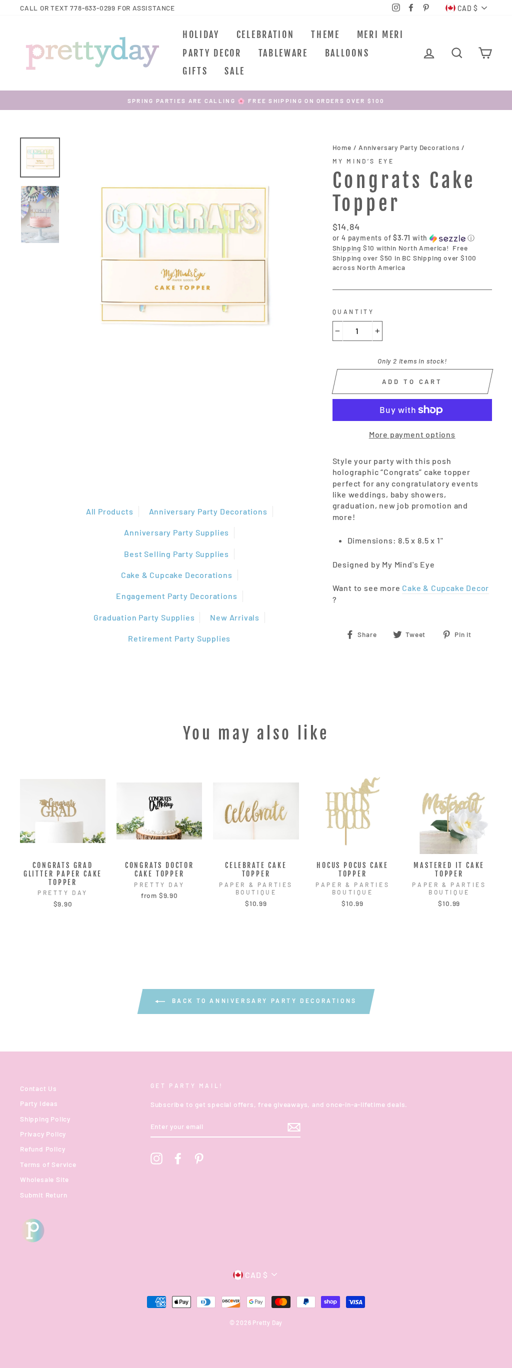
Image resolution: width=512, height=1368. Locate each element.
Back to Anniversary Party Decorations (263, 1000)
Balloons (347, 53)
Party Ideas (39, 1103)
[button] (412, 238)
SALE (234, 71)
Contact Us (38, 1088)
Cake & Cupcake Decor (445, 587)
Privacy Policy (43, 1134)
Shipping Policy (45, 1118)
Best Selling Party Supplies (176, 553)
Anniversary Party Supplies (176, 532)
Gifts (195, 71)
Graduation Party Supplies (144, 617)
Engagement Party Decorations (176, 595)
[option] (256, 100)
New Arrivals (235, 617)
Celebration (265, 34)
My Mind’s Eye (363, 161)
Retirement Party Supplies (179, 638)
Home (342, 147)
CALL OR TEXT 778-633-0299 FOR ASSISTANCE (97, 8)
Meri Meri (380, 34)
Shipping (346, 248)
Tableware (283, 53)
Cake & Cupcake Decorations (176, 575)
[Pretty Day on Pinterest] (199, 1158)
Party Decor (212, 53)
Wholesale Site (44, 1179)
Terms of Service (48, 1164)
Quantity (353, 311)
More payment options (412, 434)
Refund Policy (42, 1148)
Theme (325, 34)
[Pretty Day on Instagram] (156, 1158)
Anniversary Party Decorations (208, 511)
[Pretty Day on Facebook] (178, 1158)
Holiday (201, 34)
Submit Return (43, 1194)
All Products (110, 511)
